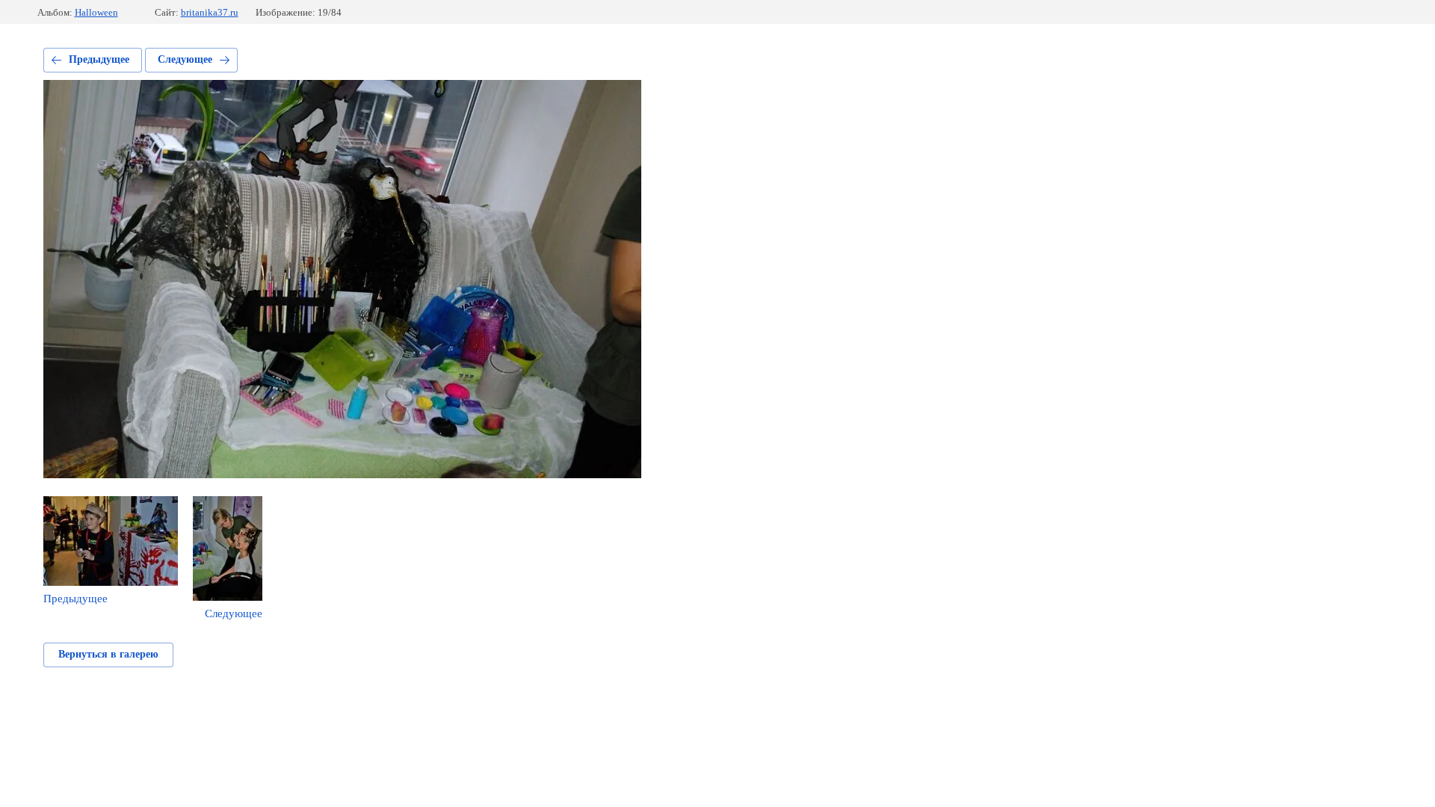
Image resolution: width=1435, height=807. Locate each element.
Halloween (96, 12)
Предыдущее (99, 59)
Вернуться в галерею (108, 654)
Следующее (185, 59)
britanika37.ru (209, 12)
